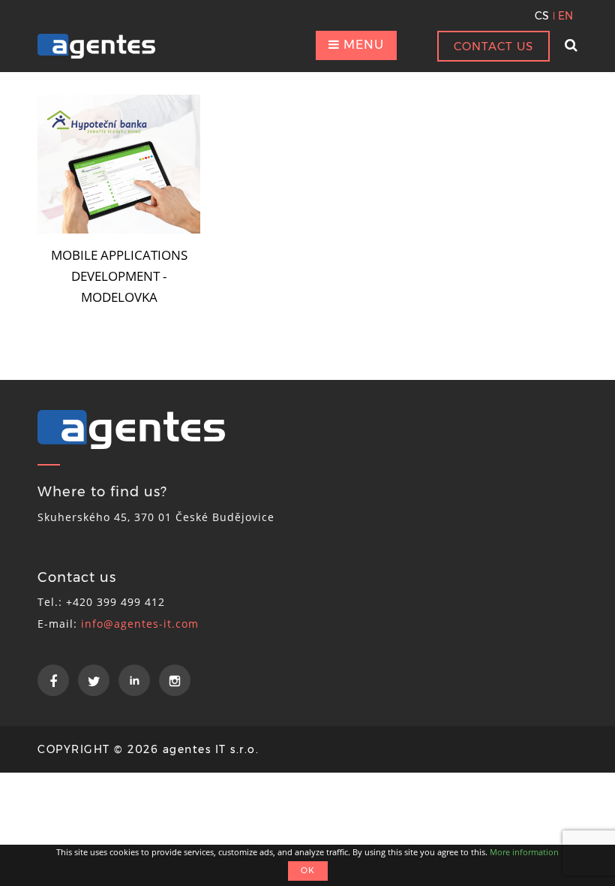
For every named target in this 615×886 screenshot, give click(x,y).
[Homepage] (97, 46)
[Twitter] (94, 680)
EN (565, 16)
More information (524, 851)
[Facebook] (53, 680)
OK (308, 870)
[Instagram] (174, 680)
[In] (134, 680)
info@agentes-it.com (140, 623)
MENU (362, 45)
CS (542, 16)
